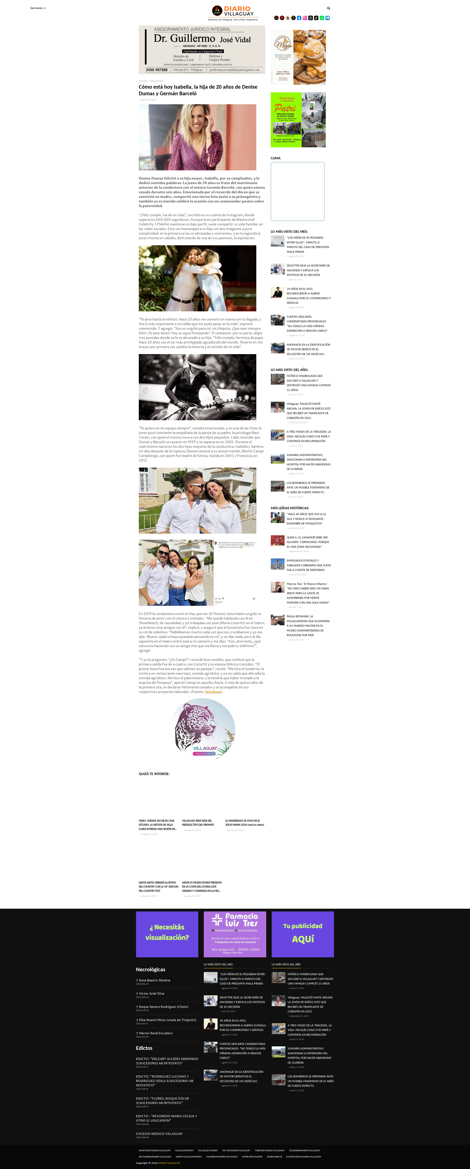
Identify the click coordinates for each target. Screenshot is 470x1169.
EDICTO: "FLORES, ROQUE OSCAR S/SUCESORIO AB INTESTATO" (162, 1100)
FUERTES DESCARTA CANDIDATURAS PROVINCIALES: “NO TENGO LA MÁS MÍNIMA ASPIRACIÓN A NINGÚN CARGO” (307, 324)
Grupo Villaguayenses (189, 1156)
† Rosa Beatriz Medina (153, 980)
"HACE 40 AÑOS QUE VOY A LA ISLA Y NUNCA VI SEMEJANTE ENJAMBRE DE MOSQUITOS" (306, 519)
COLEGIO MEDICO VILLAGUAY (159, 1134)
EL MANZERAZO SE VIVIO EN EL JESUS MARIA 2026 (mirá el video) (244, 823)
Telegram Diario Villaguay (304, 1150)
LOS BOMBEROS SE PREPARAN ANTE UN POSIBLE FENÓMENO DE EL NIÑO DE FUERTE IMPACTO (308, 488)
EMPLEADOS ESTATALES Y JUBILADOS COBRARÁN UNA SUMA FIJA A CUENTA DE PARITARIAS (309, 565)
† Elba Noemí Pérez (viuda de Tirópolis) (166, 1020)
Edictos (144, 1048)
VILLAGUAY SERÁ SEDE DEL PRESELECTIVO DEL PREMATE (198, 823)
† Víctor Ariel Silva (150, 993)
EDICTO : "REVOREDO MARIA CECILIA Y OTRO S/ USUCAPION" (166, 1118)
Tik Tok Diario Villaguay (236, 1150)
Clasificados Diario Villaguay (303, 1156)
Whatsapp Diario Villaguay (155, 1150)
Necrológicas (150, 970)
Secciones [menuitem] (36, 8)
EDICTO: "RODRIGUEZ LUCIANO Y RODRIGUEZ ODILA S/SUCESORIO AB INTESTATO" (164, 1081)
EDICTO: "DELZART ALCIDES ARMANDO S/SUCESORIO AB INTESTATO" (167, 1061)
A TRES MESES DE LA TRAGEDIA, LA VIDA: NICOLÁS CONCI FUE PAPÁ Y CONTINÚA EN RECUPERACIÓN (309, 436)
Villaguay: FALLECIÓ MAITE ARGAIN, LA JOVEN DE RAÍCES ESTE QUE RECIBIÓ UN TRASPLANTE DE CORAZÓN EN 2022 (309, 411)
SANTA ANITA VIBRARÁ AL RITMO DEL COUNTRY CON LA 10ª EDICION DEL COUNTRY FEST (158, 887)
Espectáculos (156, 81)
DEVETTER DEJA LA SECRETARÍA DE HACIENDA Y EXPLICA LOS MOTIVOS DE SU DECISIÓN (308, 270)
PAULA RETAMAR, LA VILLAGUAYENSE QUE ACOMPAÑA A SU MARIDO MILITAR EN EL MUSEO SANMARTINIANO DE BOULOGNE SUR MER (308, 626)
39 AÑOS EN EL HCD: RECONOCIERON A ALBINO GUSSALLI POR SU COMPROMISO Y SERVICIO (309, 296)
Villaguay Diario (208, 1150)
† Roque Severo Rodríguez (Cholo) (162, 1007)
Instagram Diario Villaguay (155, 1156)
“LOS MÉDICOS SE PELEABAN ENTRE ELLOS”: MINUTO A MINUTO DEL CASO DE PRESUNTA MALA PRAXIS (308, 245)
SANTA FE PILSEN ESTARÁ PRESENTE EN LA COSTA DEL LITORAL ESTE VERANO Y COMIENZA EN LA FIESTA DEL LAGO (202, 887)
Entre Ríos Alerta (252, 1156)
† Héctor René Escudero (154, 1033)
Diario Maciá (274, 1156)
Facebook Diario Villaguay (222, 1156)
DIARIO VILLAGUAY (169, 1163)
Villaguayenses (184, 1150)
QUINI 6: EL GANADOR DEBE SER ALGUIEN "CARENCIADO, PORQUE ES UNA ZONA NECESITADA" (308, 542)
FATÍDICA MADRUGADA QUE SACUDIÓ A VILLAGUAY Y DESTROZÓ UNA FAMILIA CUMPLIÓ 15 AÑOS (309, 383)
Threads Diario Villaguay (270, 1150)
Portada (143, 81)
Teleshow (213, 692)
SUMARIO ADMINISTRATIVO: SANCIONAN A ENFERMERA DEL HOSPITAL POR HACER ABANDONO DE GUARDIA (308, 462)
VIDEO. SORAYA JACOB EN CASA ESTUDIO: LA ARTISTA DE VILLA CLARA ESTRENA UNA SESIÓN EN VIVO (157, 826)
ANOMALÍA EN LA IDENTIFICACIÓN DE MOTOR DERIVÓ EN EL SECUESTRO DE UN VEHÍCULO (308, 349)
